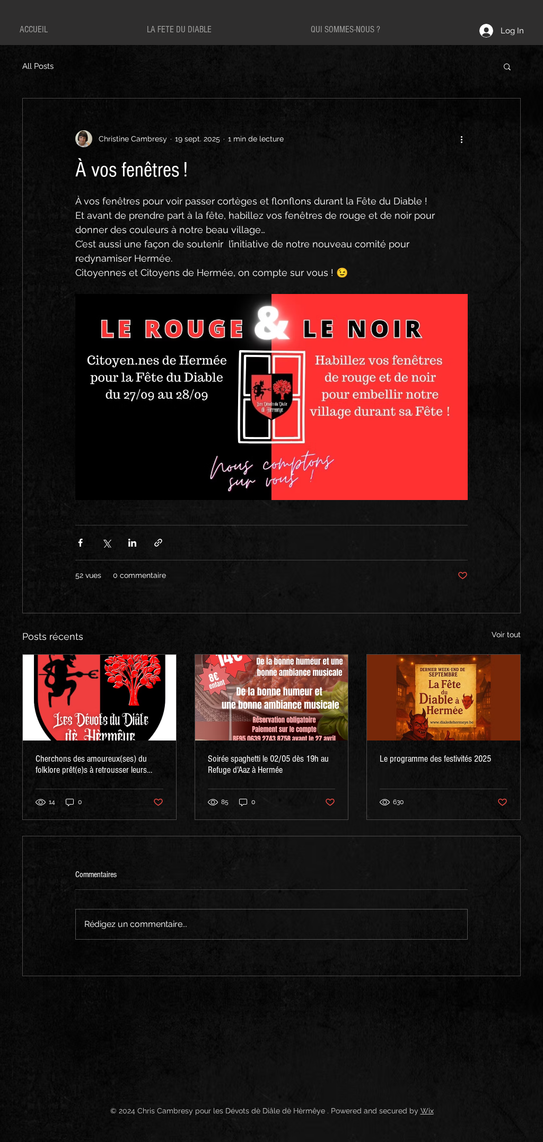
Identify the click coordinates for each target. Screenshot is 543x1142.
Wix (427, 1111)
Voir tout (506, 634)
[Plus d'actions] (461, 138)
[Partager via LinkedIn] (132, 543)
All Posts (38, 66)
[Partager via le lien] (158, 543)
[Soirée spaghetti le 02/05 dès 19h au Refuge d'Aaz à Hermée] (271, 697)
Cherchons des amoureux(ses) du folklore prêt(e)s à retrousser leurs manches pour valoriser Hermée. (91, 764)
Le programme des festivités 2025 (435, 758)
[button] (507, 66)
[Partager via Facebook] (80, 543)
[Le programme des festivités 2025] (443, 697)
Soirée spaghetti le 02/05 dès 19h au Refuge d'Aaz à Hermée (268, 764)
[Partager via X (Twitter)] (106, 543)
